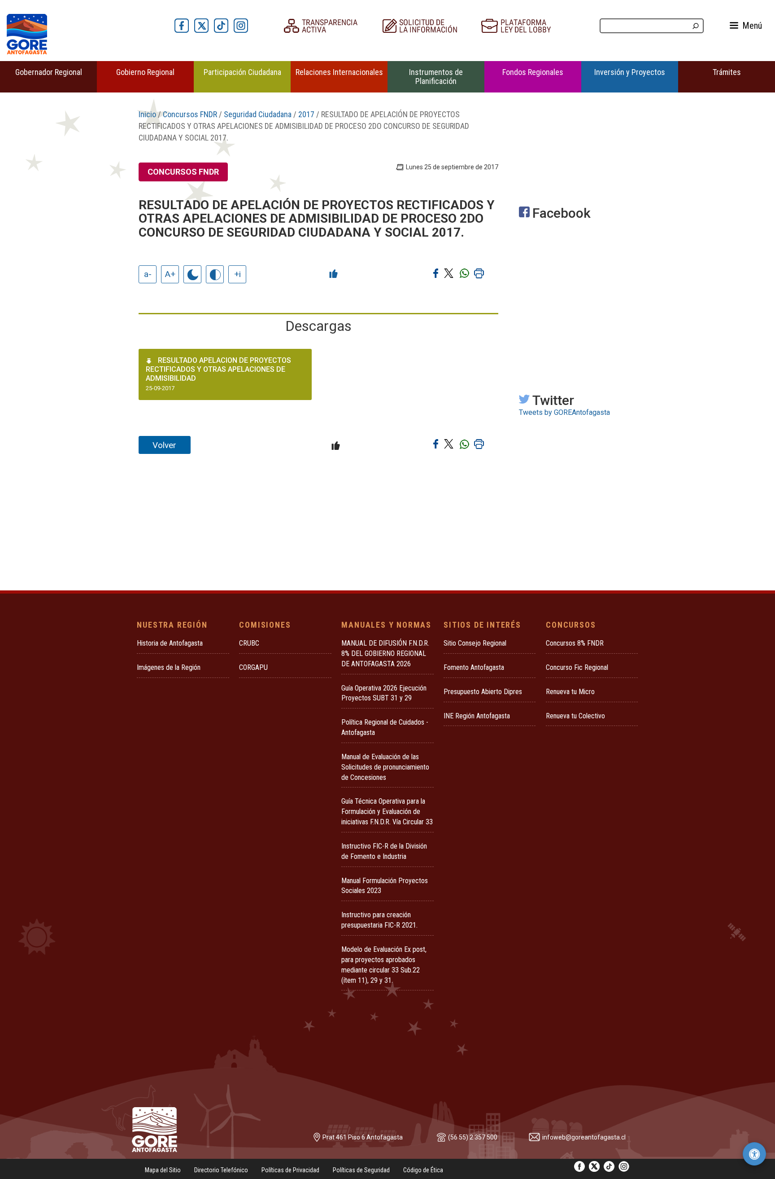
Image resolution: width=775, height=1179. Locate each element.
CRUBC (249, 643)
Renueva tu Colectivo (575, 716)
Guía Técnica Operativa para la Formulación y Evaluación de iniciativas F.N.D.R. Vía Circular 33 (387, 811)
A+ (170, 274)
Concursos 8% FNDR (575, 643)
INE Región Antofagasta (477, 716)
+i (237, 274)
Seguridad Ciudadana (258, 114)
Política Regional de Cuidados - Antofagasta (384, 727)
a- (148, 274)
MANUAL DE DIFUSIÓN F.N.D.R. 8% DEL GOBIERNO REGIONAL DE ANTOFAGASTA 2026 (385, 653)
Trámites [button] (727, 72)
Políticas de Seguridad (361, 1170)
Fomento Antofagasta (474, 667)
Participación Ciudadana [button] (242, 72)
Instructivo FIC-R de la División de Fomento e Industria (384, 851)
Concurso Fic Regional (577, 667)
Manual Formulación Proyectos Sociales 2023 (384, 885)
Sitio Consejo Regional (475, 643)
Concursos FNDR (190, 114)
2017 (306, 114)
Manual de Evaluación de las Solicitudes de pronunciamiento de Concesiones (385, 767)
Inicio (147, 114)
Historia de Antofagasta (170, 643)
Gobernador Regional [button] (48, 72)
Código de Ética (423, 1170)
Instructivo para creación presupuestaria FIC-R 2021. (379, 920)
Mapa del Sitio (163, 1170)
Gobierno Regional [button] (145, 72)
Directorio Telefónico (221, 1170)
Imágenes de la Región (168, 667)
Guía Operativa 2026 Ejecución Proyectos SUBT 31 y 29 (384, 693)
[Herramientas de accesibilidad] (754, 1154)
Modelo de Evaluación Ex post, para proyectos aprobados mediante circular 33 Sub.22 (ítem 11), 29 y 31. (384, 965)
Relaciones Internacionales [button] (339, 72)
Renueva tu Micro (570, 691)
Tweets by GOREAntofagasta (564, 412)
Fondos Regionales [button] (532, 72)
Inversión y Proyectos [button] (629, 72)
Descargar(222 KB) (283, 384)
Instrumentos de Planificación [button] (436, 76)
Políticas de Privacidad (290, 1170)
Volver (164, 445)
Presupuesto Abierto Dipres (483, 691)
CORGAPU (253, 667)
